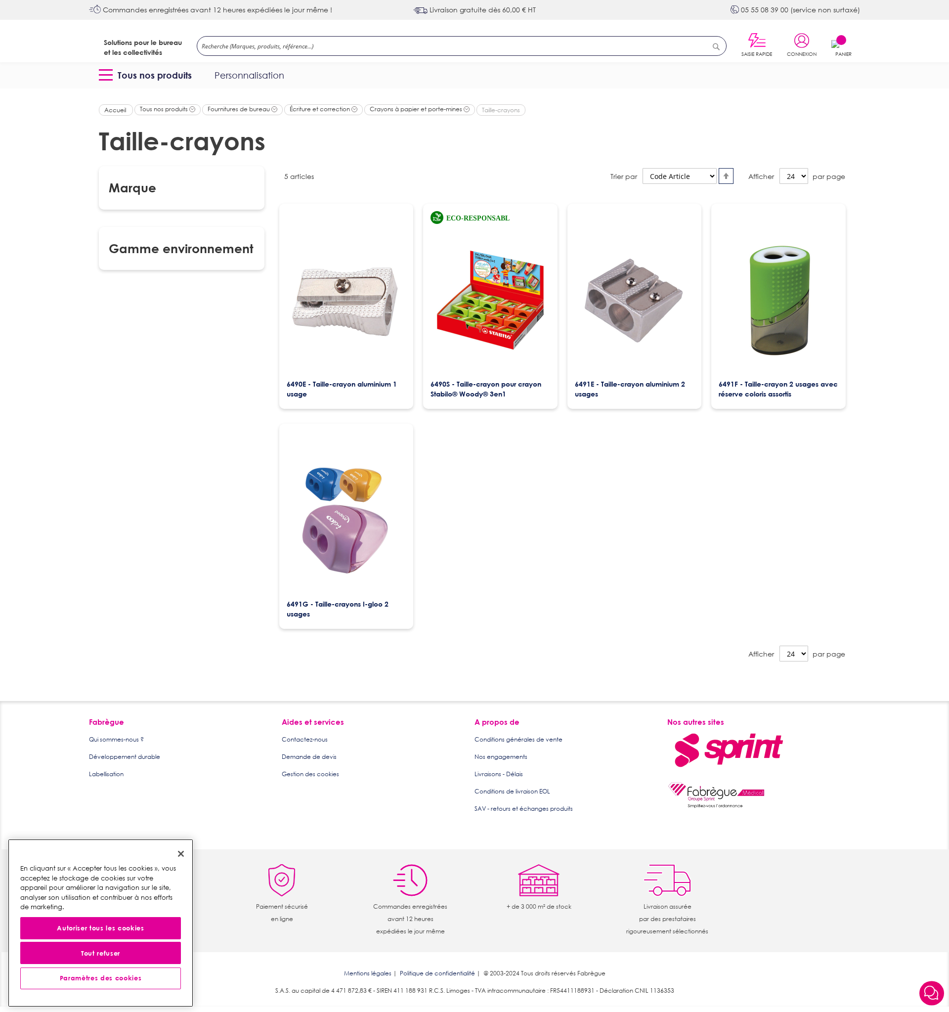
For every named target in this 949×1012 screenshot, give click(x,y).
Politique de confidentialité (437, 973)
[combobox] (462, 46)
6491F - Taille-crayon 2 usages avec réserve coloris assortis (778, 389)
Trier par (623, 176)
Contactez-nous (305, 739)
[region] (100, 923)
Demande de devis (309, 756)
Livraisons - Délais (498, 774)
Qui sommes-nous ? (116, 739)
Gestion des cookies (310, 774)
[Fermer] (181, 854)
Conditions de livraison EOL (512, 791)
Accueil (116, 110)
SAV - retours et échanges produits (523, 808)
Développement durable (124, 756)
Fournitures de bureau (239, 109)
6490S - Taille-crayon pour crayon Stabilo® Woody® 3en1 (486, 389)
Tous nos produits (164, 109)
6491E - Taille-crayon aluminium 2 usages (630, 389)
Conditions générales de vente (518, 739)
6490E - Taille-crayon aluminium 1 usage (342, 389)
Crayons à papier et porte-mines (417, 109)
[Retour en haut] (931, 968)
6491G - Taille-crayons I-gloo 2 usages (337, 609)
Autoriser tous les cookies (100, 928)
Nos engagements (500, 756)
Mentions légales (367, 973)
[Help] (931, 994)
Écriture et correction (320, 109)
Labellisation (106, 774)
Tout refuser (100, 953)
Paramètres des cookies (100, 978)
